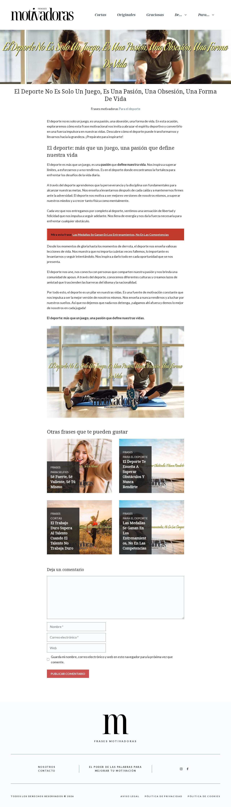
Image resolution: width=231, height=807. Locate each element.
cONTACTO (46, 770)
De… (178, 14)
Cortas (100, 14)
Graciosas (155, 14)
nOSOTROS (47, 766)
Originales (126, 14)
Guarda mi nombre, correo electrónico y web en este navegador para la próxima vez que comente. (112, 659)
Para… (204, 14)
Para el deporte (129, 109)
